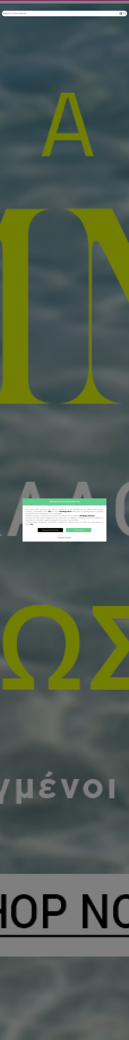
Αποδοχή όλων (79, 530)
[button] (124, 13)
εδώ (31, 524)
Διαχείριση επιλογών (64, 537)
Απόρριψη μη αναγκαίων (50, 530)
